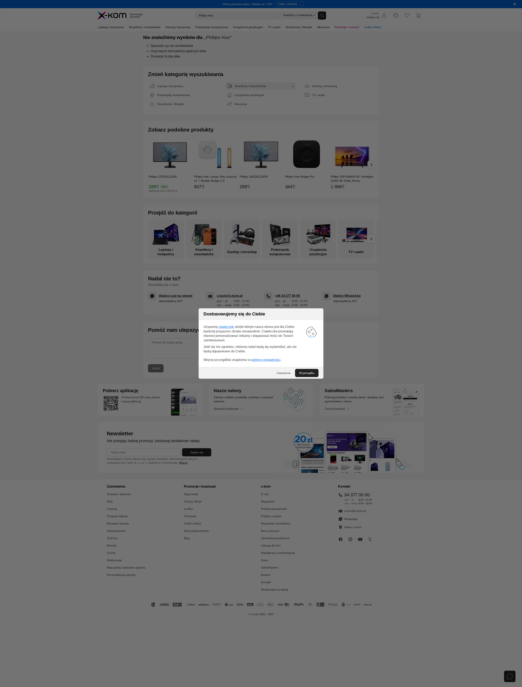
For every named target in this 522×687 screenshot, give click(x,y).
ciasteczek (225, 327)
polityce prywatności (265, 360)
